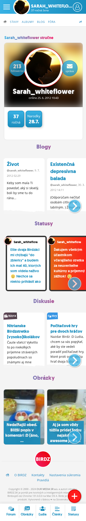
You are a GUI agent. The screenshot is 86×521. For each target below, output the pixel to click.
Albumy (28, 22)
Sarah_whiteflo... (51, 7)
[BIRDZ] (7, 475)
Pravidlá (43, 480)
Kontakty (38, 475)
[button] (71, 204)
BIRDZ (43, 459)
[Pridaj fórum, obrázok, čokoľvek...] (74, 496)
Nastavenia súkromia (64, 475)
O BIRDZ (20, 475)
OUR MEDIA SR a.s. (47, 489)
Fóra (52, 22)
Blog (41, 22)
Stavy (14, 22)
